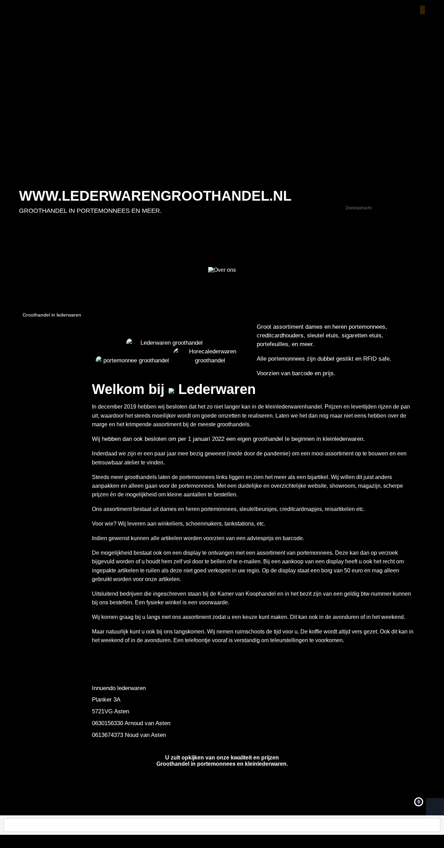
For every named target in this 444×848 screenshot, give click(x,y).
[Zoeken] (420, 208)
